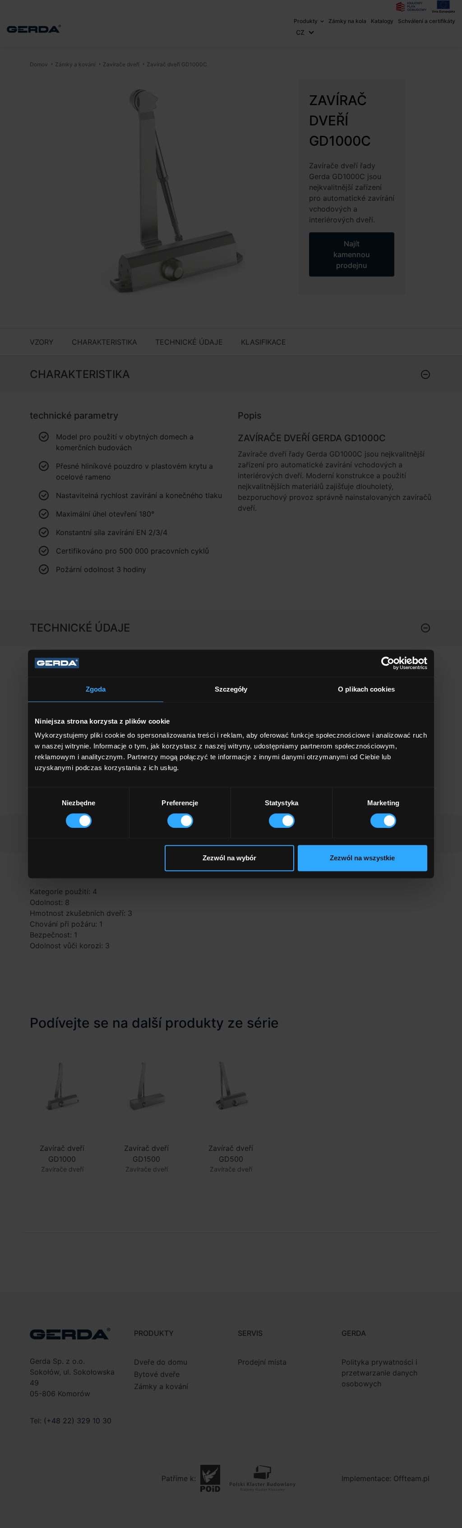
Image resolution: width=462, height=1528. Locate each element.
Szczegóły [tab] (231, 689)
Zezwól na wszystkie (362, 858)
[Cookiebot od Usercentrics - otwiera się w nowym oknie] (387, 663)
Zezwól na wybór (229, 858)
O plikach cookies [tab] (366, 689)
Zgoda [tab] (96, 689)
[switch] (180, 820)
